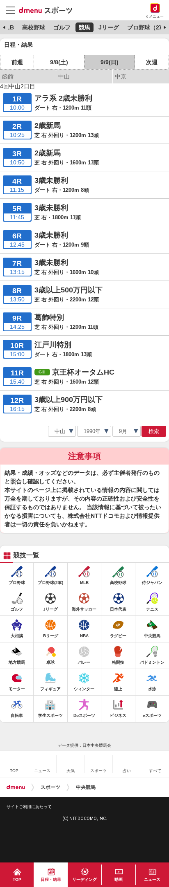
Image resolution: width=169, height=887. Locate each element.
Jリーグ (108, 27)
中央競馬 (86, 787)
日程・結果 (51, 879)
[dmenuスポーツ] (48, 9)
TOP (17, 879)
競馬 (84, 27)
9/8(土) (59, 62)
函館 (8, 76)
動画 (118, 879)
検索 (153, 431)
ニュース (152, 879)
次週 (152, 62)
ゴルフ (62, 27)
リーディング (84, 879)
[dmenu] (16, 787)
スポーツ (50, 787)
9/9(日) (109, 62)
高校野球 (33, 27)
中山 (64, 76)
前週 (17, 62)
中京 (120, 76)
